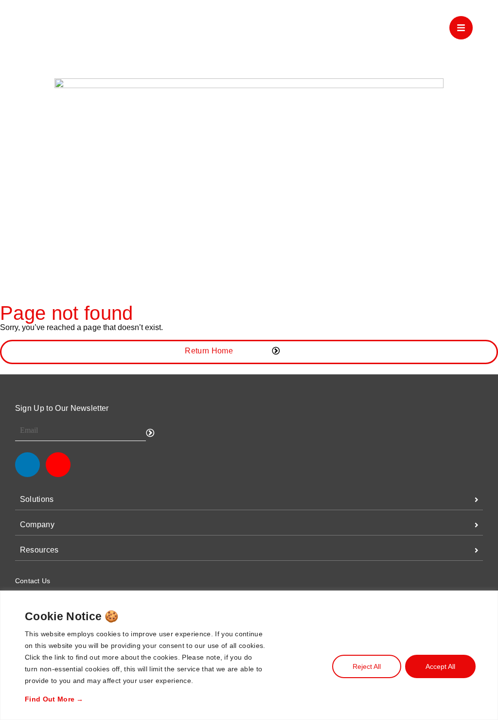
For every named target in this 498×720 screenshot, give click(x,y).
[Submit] (150, 433)
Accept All (440, 666)
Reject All (367, 666)
